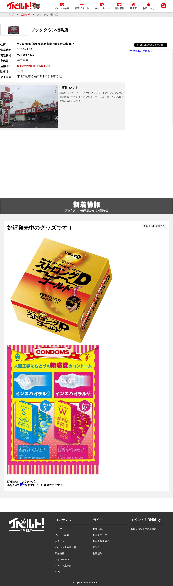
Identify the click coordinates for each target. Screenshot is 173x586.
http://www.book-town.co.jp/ (33, 65)
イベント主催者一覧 (65, 547)
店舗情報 (25, 14)
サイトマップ (100, 535)
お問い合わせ (100, 529)
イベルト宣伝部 (63, 565)
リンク (96, 547)
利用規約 (97, 553)
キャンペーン (62, 559)
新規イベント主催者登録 (144, 529)
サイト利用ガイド (102, 541)
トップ (10, 14)
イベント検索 (62, 535)
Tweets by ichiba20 (140, 51)
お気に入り (61, 541)
